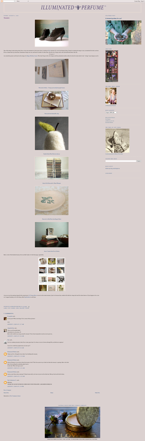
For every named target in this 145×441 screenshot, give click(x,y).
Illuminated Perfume (12, 351)
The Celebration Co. (12, 380)
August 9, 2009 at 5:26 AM (15, 336)
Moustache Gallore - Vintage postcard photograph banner (52, 87)
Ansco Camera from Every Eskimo (51, 251)
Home (52, 392)
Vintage (27, 308)
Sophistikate (27, 297)
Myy (8, 340)
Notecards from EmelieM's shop (52, 113)
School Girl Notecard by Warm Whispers (52, 183)
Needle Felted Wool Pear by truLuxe (51, 154)
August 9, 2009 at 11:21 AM (16, 368)
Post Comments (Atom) (15, 396)
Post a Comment (7, 390)
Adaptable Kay (11, 328)
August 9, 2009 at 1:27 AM (15, 324)
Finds (17, 308)
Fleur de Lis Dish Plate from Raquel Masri (51, 219)
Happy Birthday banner (32, 56)
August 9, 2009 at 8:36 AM (15, 348)
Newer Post (6, 392)
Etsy (50, 50)
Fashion (13, 308)
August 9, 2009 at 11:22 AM (16, 376)
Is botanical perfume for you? (113, 18)
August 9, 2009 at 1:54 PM (15, 386)
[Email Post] (28, 306)
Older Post (97, 392)
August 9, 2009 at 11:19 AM (16, 356)
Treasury (21, 308)
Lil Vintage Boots (33, 295)
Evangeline (10, 316)
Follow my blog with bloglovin (112, 168)
